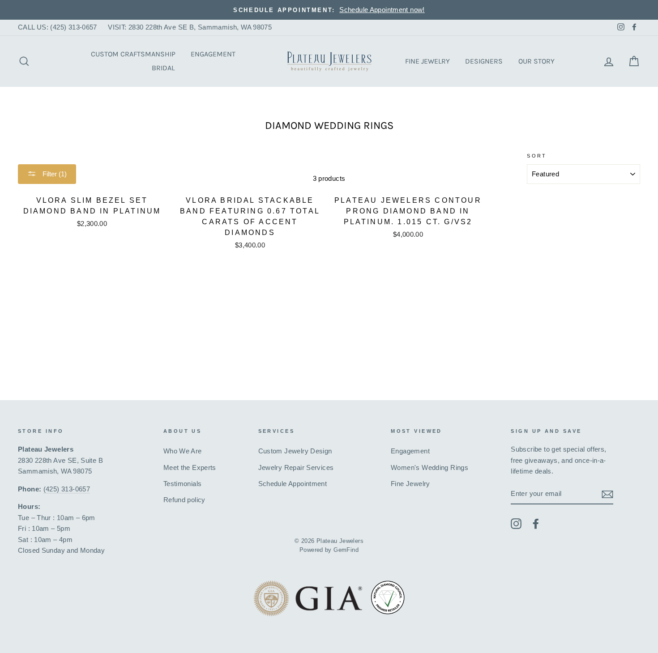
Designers (484, 61)
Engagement (213, 54)
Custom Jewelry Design (295, 451)
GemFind (346, 550)
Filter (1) (54, 174)
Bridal (163, 68)
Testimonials (182, 483)
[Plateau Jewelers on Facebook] (535, 523)
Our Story (536, 61)
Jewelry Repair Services (296, 467)
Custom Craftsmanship (133, 54)
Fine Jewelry (427, 61)
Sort (537, 155)
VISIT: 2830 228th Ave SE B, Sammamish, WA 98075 (190, 27)
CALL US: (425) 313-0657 (57, 27)
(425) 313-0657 (66, 489)
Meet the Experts (189, 467)
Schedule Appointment (292, 483)
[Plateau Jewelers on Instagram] (516, 523)
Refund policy (184, 500)
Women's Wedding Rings (429, 467)
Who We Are (182, 451)
